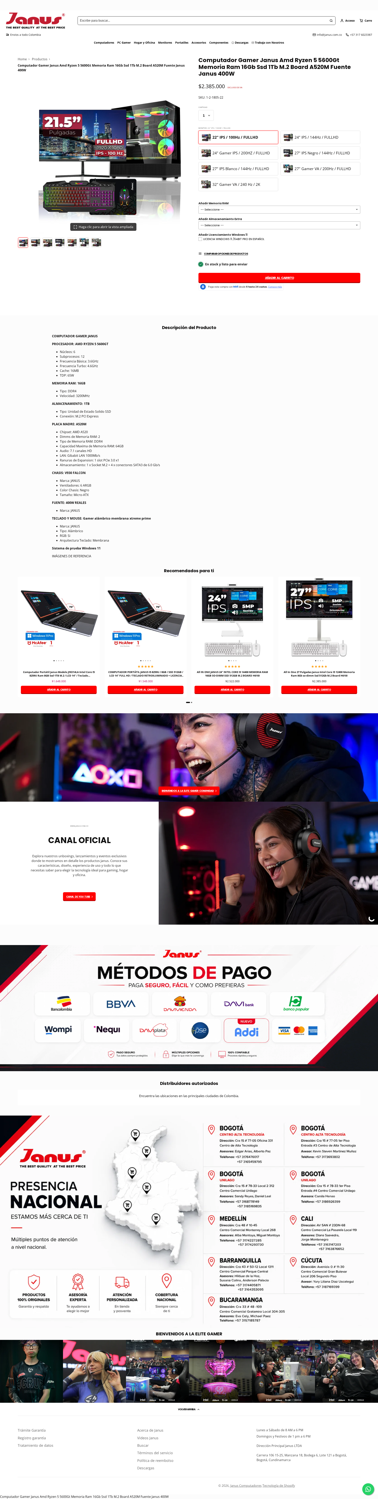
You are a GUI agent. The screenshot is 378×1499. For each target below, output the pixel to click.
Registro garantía (32, 1438)
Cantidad (202, 107)
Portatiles (181, 42)
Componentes (218, 42)
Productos (39, 59)
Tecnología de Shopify (278, 1485)
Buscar (143, 1445)
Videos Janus (147, 1438)
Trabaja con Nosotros (269, 42)
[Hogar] (35, 21)
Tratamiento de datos (35, 1445)
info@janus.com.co (329, 35)
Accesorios (199, 42)
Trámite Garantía (32, 1430)
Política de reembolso (155, 1460)
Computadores (104, 42)
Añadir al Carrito (279, 278)
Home (22, 59)
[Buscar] (331, 21)
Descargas (241, 42)
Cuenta (347, 20)
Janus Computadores (246, 1485)
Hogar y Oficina (144, 42)
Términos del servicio (155, 1452)
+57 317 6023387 (361, 35)
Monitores (165, 42)
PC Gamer (124, 42)
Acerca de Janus (150, 1430)
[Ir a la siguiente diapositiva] (359, 640)
